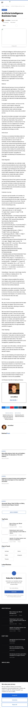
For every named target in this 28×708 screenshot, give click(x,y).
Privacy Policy (13, 596)
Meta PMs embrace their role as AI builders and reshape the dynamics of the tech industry (13, 455)
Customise (14, 700)
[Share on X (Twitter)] (9, 25)
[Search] (26, 2)
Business (4, 9)
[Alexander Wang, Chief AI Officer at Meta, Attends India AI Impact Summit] (14, 493)
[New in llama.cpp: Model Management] (5, 525)
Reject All (14, 704)
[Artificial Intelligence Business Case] (14, 37)
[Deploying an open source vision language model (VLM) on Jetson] (5, 531)
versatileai (8, 20)
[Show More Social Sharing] (16, 25)
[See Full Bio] (17, 400)
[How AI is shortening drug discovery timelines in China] (5, 648)
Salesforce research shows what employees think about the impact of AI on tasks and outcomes (14, 480)
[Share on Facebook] (7, 25)
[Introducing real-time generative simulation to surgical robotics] (5, 655)
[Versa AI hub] (14, 2)
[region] (14, 695)
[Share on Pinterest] (12, 25)
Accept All (14, 695)
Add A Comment (14, 512)
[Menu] (2, 2)
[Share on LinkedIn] (14, 25)
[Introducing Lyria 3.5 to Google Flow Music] (5, 641)
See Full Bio (13, 400)
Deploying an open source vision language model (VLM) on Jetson (18, 532)
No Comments (5, 22)
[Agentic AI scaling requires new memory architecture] (5, 539)
